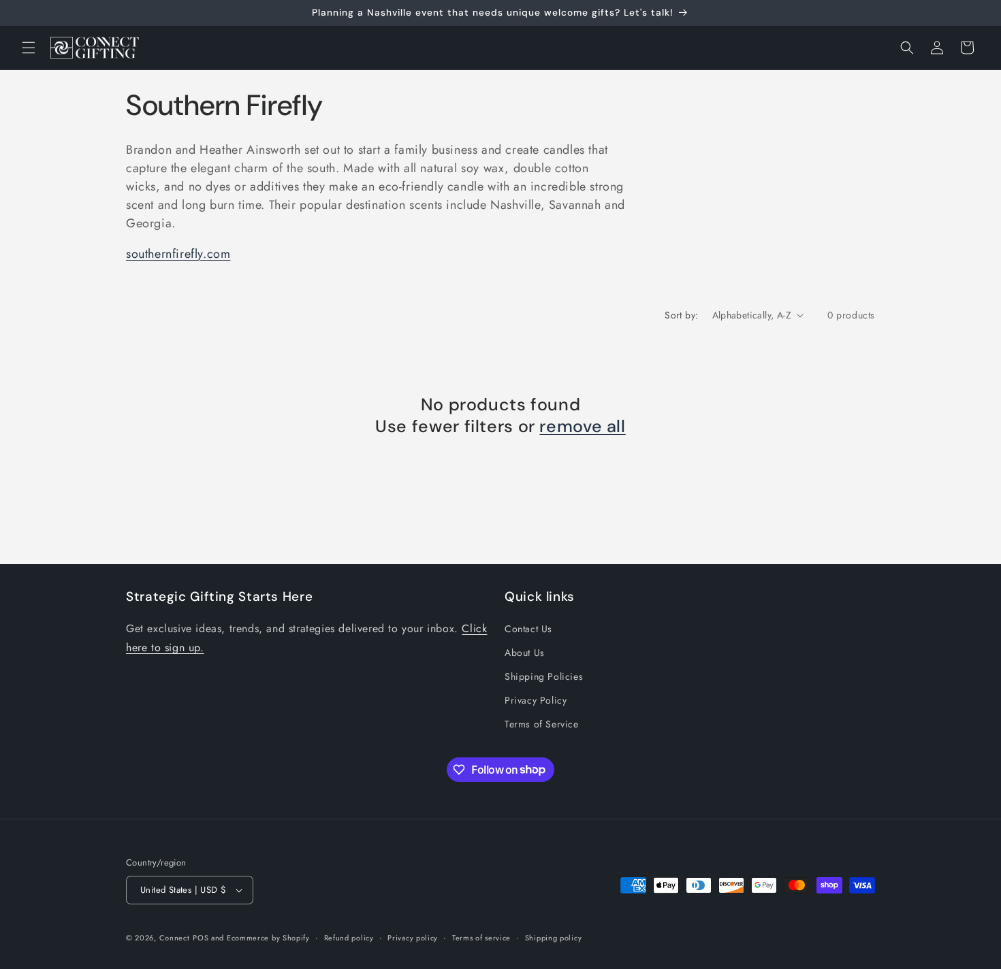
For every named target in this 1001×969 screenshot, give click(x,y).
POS (200, 937)
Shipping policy (553, 937)
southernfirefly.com (178, 254)
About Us (525, 652)
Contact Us (528, 629)
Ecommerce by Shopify (268, 937)
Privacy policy (412, 937)
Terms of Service (542, 724)
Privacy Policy (536, 700)
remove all (582, 427)
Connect (174, 937)
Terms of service (481, 937)
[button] (29, 48)
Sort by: (681, 315)
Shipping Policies (544, 676)
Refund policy (349, 937)
